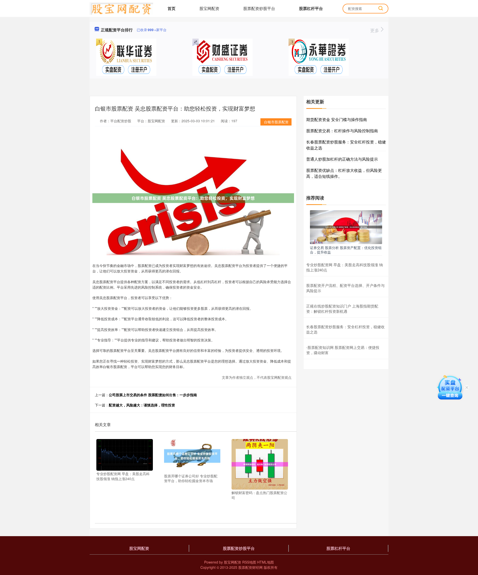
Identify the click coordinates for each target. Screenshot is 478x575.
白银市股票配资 (276, 121)
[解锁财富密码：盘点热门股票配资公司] (260, 463)
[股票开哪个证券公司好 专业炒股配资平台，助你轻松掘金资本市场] (192, 455)
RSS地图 (249, 562)
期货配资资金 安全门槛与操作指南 (336, 119)
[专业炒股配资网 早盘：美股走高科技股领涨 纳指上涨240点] (124, 454)
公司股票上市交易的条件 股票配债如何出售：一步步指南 (153, 394)
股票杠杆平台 (311, 8)
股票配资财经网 (250, 567)
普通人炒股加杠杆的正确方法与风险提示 (342, 159)
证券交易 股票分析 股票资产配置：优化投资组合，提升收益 (346, 250)
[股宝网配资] (121, 7)
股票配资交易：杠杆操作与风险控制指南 (342, 130)
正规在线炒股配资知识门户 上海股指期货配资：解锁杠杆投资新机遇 (342, 308)
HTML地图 (265, 562)
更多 (375, 30)
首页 (172, 8)
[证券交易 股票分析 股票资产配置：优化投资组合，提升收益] (346, 226)
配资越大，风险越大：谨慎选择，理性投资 (142, 404)
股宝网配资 (209, 8)
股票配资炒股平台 (259, 8)
